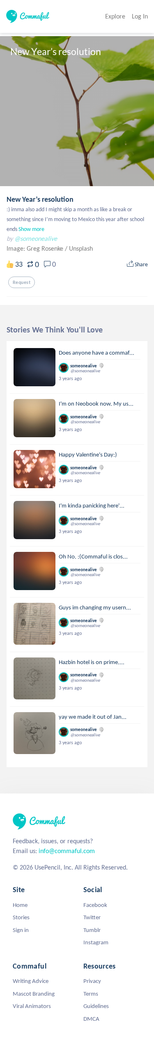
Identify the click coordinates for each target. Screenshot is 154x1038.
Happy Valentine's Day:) (88, 454)
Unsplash (81, 248)
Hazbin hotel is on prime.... (91, 662)
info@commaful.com (67, 851)
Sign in (21, 930)
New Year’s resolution (40, 199)
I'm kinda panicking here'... (91, 505)
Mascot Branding (34, 993)
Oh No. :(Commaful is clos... (93, 556)
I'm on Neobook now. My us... (96, 403)
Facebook (95, 905)
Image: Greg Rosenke (36, 248)
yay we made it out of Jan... (92, 716)
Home (20, 905)
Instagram (95, 942)
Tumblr (92, 930)
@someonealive (35, 238)
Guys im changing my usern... (95, 607)
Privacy (92, 981)
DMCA (91, 1018)
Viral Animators (32, 1006)
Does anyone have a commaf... (96, 352)
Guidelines (96, 1006)
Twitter (92, 917)
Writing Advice (30, 981)
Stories (21, 917)
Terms (90, 993)
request (21, 282)
